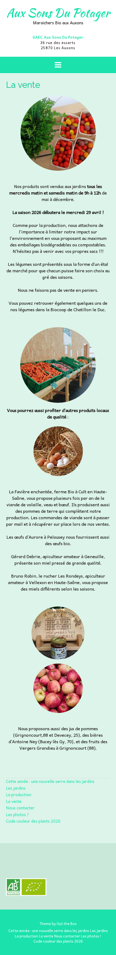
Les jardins (16, 788)
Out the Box (67, 923)
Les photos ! (17, 814)
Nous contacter (20, 808)
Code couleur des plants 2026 (33, 821)
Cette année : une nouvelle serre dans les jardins (50, 781)
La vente (14, 801)
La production (18, 794)
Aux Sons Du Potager (58, 12)
